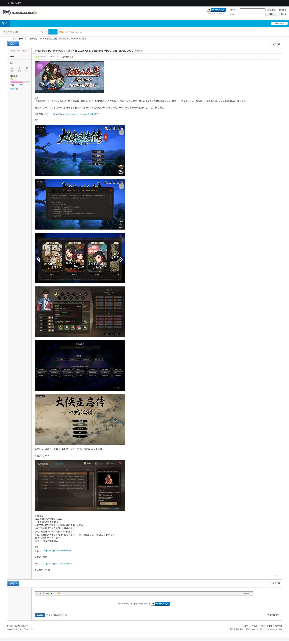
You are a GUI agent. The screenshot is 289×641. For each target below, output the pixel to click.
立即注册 (282, 14)
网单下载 (22, 39)
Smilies (58, 593)
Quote (51, 593)
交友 (72, 32)
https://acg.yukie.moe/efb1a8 (57, 550)
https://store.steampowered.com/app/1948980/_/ (76, 114)
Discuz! (20, 626)
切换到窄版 (279, 3)
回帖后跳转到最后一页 (58, 615)
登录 (140, 604)
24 (12, 68)
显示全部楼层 (67, 57)
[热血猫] (20, 18)
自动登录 (271, 10)
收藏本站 (19, 3)
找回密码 (282, 10)
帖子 (43, 32)
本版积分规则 (273, 615)
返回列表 (276, 44)
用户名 (232, 10)
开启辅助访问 (276, 2)
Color (40, 593)
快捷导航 (278, 23)
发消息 (16, 89)
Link (47, 593)
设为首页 (11, 3)
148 (26, 68)
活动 (67, 32)
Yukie (12, 57)
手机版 (254, 626)
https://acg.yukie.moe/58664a (58, 563)
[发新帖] (13, 43)
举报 (276, 576)
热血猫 (8, 39)
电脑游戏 (33, 39)
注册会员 (14, 76)
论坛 (14, 39)
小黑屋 (262, 626)
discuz (79, 32)
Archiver (246, 626)
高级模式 (247, 593)
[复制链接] (139, 51)
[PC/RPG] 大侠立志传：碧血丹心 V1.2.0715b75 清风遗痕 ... (64, 39)
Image (43, 593)
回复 (40, 576)
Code (55, 593)
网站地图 (278, 626)
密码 (232, 14)
